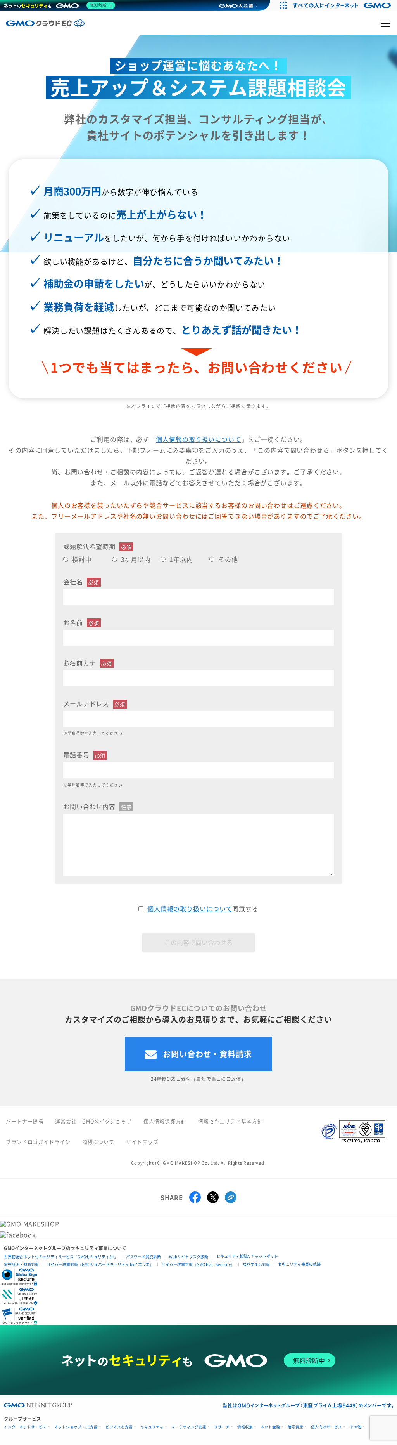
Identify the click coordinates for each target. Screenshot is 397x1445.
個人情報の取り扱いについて (198, 439)
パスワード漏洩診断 (143, 1256)
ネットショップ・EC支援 (76, 1426)
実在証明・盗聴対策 (21, 1264)
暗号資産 (295, 1426)
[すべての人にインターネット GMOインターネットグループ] (343, 5)
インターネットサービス (25, 1426)
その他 (355, 1426)
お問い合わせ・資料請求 (207, 1053)
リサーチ (222, 1426)
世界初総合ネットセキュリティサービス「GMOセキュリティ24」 (61, 1256)
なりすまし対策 (256, 1264)
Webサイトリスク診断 (188, 1256)
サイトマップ (142, 1141)
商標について (98, 1141)
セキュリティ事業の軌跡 (299, 1264)
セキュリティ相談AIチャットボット (247, 1256)
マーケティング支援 (188, 1426)
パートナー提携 (24, 1121)
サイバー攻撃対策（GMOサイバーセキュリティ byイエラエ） (100, 1264)
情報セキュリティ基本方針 (230, 1121)
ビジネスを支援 (119, 1426)
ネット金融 (270, 1426)
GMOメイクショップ (107, 1121)
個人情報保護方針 (164, 1121)
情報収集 (245, 1426)
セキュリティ (152, 1426)
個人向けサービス (326, 1426)
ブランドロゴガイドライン (38, 1141)
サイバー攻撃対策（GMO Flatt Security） (198, 1264)
